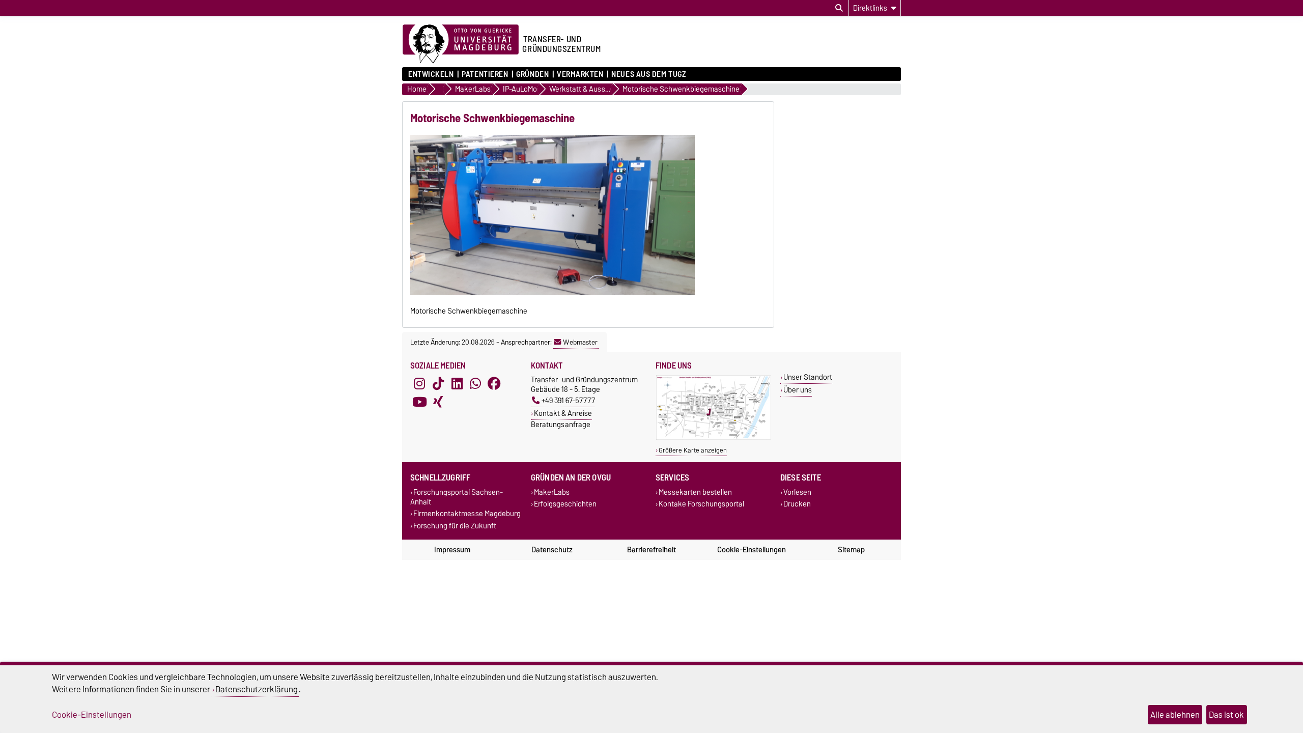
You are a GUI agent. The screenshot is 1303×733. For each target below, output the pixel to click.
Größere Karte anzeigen (693, 450)
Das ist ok (1226, 715)
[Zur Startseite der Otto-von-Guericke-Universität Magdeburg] (460, 44)
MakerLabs (552, 492)
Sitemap (851, 550)
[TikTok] (438, 384)
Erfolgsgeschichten (565, 504)
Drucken (797, 504)
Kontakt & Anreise (563, 413)
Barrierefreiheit (651, 550)
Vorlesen (797, 492)
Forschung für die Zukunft (454, 525)
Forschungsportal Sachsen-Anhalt (456, 497)
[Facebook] (494, 384)
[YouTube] (419, 402)
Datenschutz (552, 550)
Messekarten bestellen (695, 492)
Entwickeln (431, 74)
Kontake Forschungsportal (701, 504)
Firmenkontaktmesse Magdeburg (467, 514)
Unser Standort (807, 377)
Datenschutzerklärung (256, 689)
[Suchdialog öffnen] (839, 8)
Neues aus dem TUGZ (648, 74)
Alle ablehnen (1175, 715)
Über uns (797, 389)
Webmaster (580, 342)
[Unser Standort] (713, 437)
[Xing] (438, 402)
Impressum (452, 550)
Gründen (532, 74)
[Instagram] (419, 384)
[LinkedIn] (457, 384)
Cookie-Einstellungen (751, 550)
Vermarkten (580, 74)
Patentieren (485, 74)
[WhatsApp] (475, 384)
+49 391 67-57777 (568, 400)
